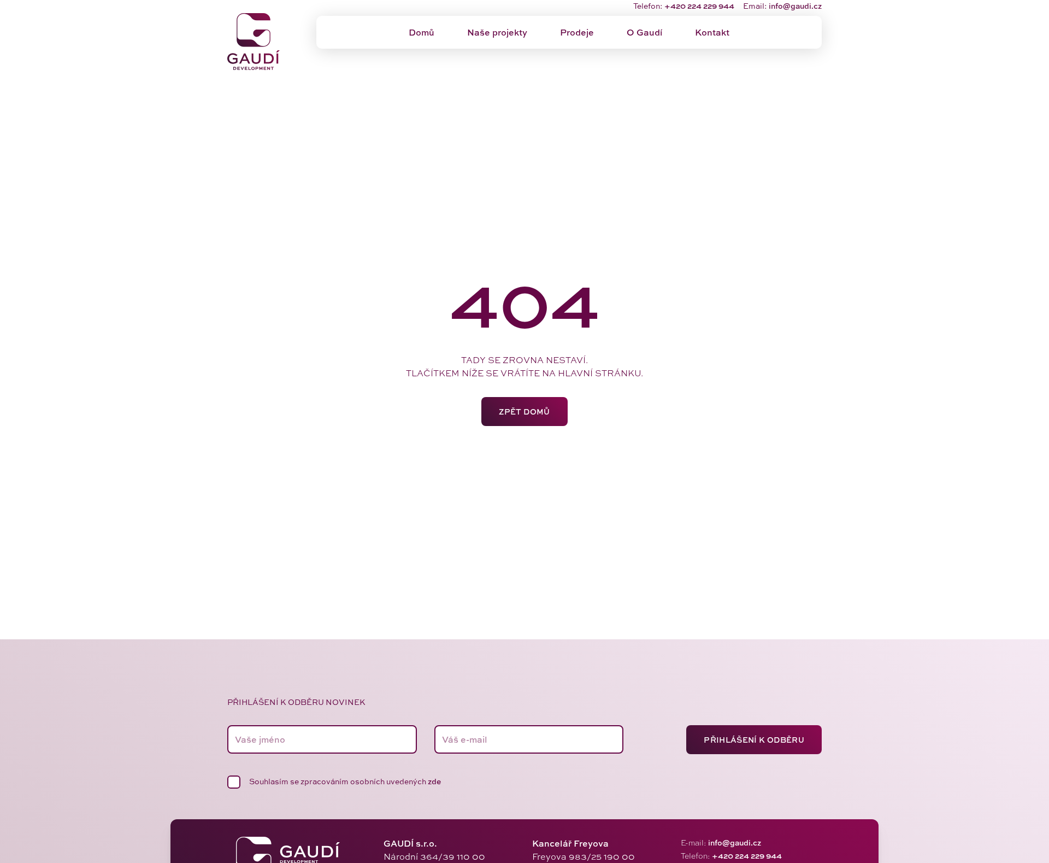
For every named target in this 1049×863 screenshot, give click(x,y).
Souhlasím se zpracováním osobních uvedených (345, 781)
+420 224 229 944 (699, 6)
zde (434, 781)
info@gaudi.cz (795, 6)
